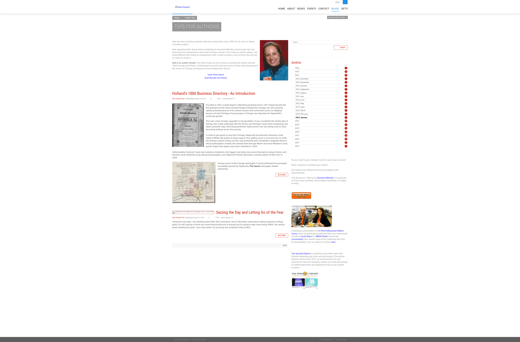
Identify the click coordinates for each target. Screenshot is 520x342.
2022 (297, 75)
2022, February (320, 114)
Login (337, 2)
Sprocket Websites (325, 177)
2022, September (320, 89)
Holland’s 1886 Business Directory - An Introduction (213, 93)
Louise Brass (306, 236)
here (333, 242)
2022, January (320, 117)
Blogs (335, 8)
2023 (297, 71)
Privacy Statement (326, 339)
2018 (297, 132)
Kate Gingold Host (178, 99)
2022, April (320, 107)
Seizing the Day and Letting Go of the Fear (193, 212)
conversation (297, 239)
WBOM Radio (322, 236)
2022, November (320, 82)
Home (281, 8)
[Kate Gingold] (182, 6)
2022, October (320, 86)
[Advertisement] (319, 318)
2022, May (320, 103)
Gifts (344, 8)
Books (301, 8)
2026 (297, 68)
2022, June (320, 100)
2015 (297, 142)
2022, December (320, 78)
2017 (297, 135)
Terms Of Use (340, 339)
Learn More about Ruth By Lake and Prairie (216, 76)
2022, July (320, 96)
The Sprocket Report (300, 253)
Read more (282, 175)
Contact (323, 8)
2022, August (320, 93)
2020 (297, 124)
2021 (297, 121)
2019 (297, 128)
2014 (297, 146)
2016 (297, 139)
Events (311, 8)
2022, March (320, 110)
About (291, 8)
